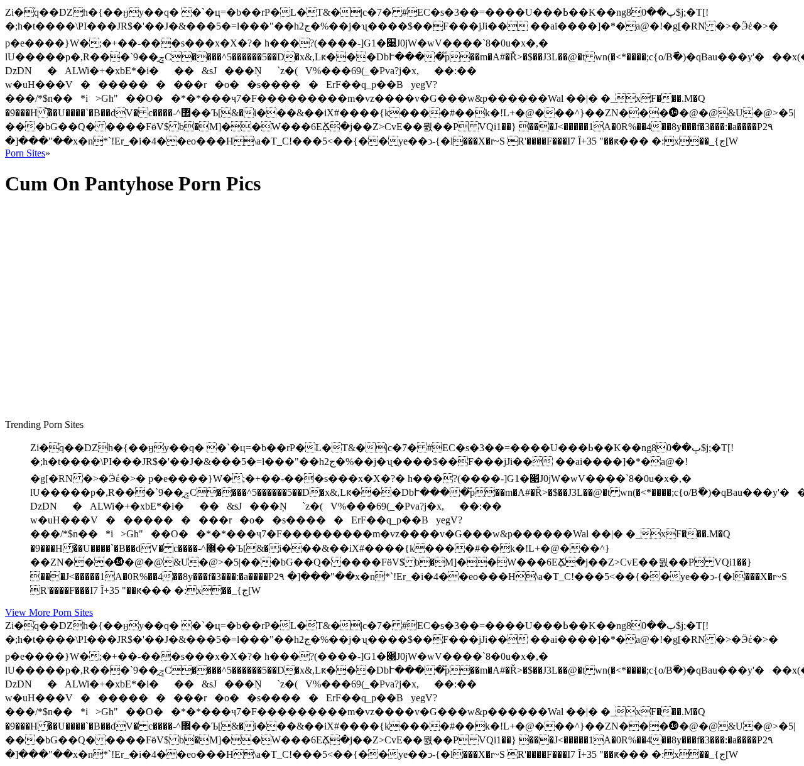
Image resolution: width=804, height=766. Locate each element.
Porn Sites (25, 153)
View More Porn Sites (49, 612)
